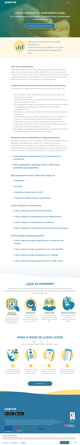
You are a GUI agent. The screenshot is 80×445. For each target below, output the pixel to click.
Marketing (23, 442)
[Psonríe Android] (10, 413)
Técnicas (6, 442)
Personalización (14, 442)
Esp (67, 3)
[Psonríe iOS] (20, 413)
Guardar (75, 442)
